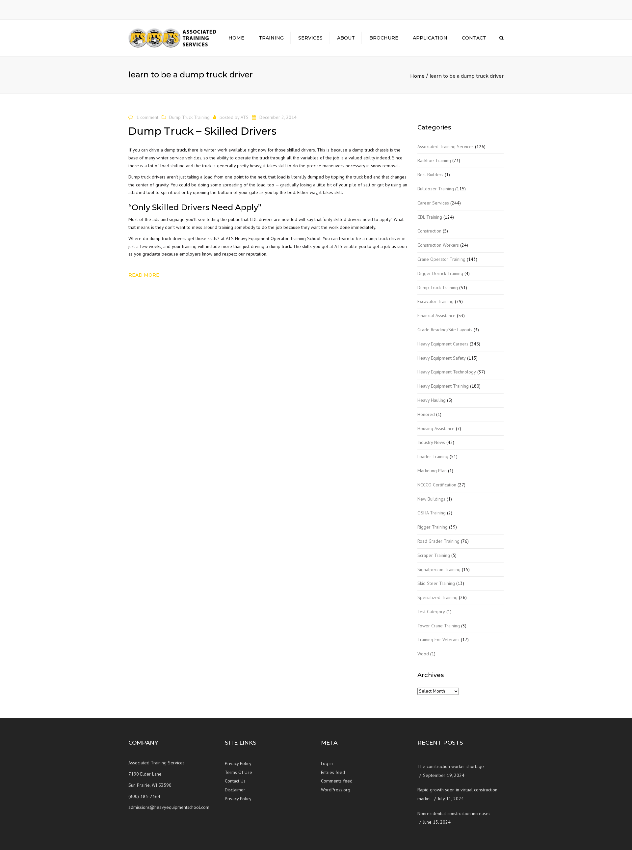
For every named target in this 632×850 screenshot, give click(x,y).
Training (271, 38)
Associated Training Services (445, 147)
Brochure (383, 38)
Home (236, 38)
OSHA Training (431, 513)
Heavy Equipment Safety (441, 358)
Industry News (431, 442)
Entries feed (333, 772)
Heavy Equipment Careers (442, 344)
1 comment (147, 117)
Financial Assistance (436, 315)
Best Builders (430, 175)
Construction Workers (438, 245)
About (346, 38)
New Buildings (431, 499)
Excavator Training (435, 301)
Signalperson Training (439, 569)
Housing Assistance (436, 428)
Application (430, 38)
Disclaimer (235, 790)
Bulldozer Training (435, 189)
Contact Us (235, 781)
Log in (327, 763)
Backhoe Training (434, 160)
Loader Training (432, 456)
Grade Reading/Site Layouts (444, 330)
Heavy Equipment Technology (446, 372)
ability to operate (234, 158)
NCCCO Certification (436, 485)
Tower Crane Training (438, 626)
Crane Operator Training (441, 259)
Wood (423, 654)
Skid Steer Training (436, 583)
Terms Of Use (238, 772)
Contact (474, 38)
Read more (143, 275)
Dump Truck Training (189, 117)
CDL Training (429, 217)
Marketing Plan (432, 471)
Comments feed (337, 781)
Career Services (433, 203)
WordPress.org (335, 790)
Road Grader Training (438, 541)
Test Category (431, 612)
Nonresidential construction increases (453, 813)
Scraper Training (433, 555)
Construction (429, 231)
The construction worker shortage (450, 766)
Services (310, 38)
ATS (245, 117)
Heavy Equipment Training (443, 386)
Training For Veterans (438, 640)
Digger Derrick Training (440, 273)
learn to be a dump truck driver (370, 238)
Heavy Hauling (431, 400)
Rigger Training (432, 527)
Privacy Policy (238, 763)
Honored (426, 414)
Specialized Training (437, 597)
